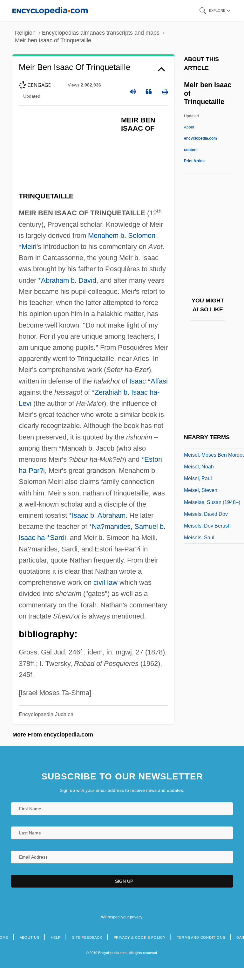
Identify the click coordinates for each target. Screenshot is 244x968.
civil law (105, 582)
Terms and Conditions (201, 937)
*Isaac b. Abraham (97, 515)
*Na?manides (110, 526)
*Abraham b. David (67, 280)
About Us (29, 937)
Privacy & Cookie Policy (140, 937)
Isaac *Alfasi (148, 381)
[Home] (50, 10)
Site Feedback (87, 937)
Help (56, 937)
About (200, 138)
